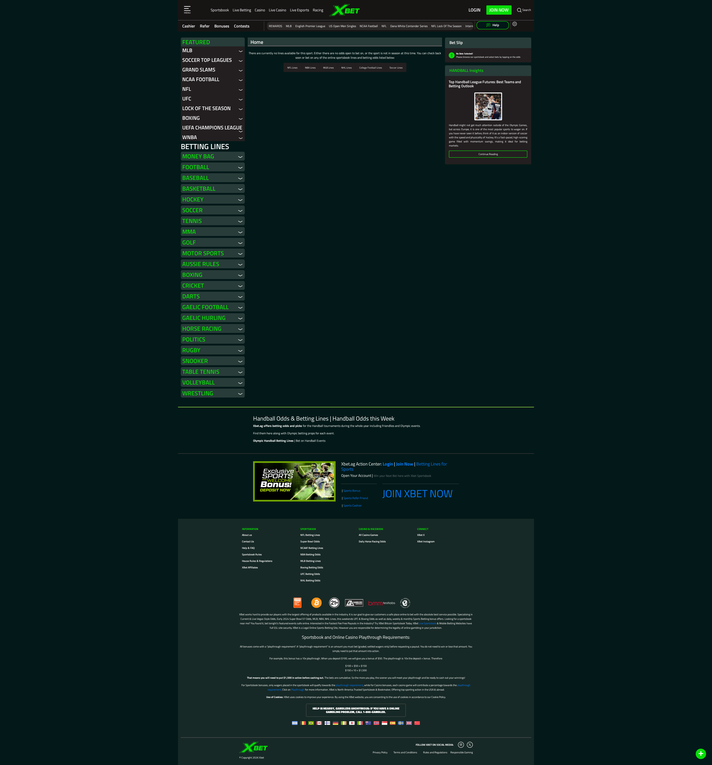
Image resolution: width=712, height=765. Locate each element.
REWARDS (275, 26)
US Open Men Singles (342, 26)
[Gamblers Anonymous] (354, 601)
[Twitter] (469, 744)
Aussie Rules (200, 263)
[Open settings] (514, 23)
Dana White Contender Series (409, 26)
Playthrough (297, 689)
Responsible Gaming (461, 752)
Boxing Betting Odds (311, 567)
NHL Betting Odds (310, 580)
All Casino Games (368, 535)
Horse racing (202, 328)
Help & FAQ (248, 548)
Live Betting (242, 10)
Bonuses (221, 26)
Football (195, 167)
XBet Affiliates (250, 567)
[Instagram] (461, 744)
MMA (189, 231)
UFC (186, 98)
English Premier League (310, 26)
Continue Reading (488, 154)
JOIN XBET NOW (417, 493)
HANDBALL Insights (466, 70)
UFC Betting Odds (310, 574)
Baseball (195, 177)
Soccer (192, 210)
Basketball (198, 188)
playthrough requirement (349, 685)
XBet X (421, 535)
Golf (189, 242)
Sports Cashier (352, 505)
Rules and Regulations (435, 752)
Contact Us (248, 541)
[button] (187, 10)
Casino (260, 10)
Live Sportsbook (427, 623)
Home (256, 42)
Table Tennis (200, 371)
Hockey (193, 199)
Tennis (192, 220)
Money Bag (198, 156)
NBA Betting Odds (310, 554)
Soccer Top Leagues (207, 60)
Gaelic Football (205, 307)
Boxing (191, 118)
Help (495, 24)
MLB (289, 26)
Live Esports (299, 10)
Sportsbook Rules (252, 554)
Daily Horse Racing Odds (372, 541)
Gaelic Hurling (204, 317)
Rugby (191, 350)
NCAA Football (369, 26)
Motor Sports (203, 253)
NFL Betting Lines (310, 535)
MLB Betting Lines (310, 561)
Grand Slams (198, 70)
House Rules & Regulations (257, 561)
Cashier (188, 26)
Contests (241, 26)
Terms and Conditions (405, 752)
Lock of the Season (206, 108)
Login (474, 10)
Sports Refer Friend (355, 498)
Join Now (499, 9)
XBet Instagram (426, 541)
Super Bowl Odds (310, 541)
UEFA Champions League (212, 127)
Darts (191, 296)
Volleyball (198, 382)
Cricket (193, 285)
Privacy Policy (380, 752)
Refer (205, 26)
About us (247, 535)
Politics (193, 339)
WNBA (189, 137)
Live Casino (277, 10)
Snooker (195, 360)
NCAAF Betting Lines (311, 548)
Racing (318, 10)
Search (526, 10)
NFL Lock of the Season (446, 26)
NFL (384, 26)
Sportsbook (220, 10)
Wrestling (197, 393)
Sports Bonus (351, 490)
